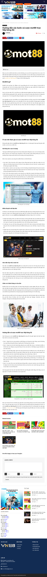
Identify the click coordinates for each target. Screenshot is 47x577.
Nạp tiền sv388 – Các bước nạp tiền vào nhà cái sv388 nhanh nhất (8, 432)
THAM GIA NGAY (27, 4)
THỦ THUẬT (7, 22)
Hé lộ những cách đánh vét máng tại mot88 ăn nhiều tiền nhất (8, 447)
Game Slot (19, 546)
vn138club (8, 32)
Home (3, 22)
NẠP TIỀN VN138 (36, 548)
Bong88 (6, 516)
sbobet (5, 535)
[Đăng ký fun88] (12, 499)
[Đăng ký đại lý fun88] (12, 8)
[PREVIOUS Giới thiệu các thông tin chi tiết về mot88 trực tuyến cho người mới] (1, 574)
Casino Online (19, 544)
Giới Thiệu (13, 575)
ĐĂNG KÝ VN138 (35, 544)
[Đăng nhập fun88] (35, 15)
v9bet (5, 533)
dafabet (5, 519)
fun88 (5, 528)
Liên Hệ (24, 575)
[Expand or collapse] (43, 69)
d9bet (6, 523)
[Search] (44, 1)
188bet (6, 530)
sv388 (4, 536)
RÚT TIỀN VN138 (36, 550)
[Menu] (2, 1)
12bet (5, 521)
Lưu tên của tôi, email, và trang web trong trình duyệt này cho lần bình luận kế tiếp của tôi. (24, 477)
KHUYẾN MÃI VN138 (36, 546)
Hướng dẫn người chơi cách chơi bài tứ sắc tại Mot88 (37, 431)
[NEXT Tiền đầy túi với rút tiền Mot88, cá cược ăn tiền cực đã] (46, 574)
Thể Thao (19, 548)
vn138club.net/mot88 (11, 407)
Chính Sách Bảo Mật (19, 575)
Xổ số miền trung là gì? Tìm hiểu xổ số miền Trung (23, 431)
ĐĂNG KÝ (19, 4)
